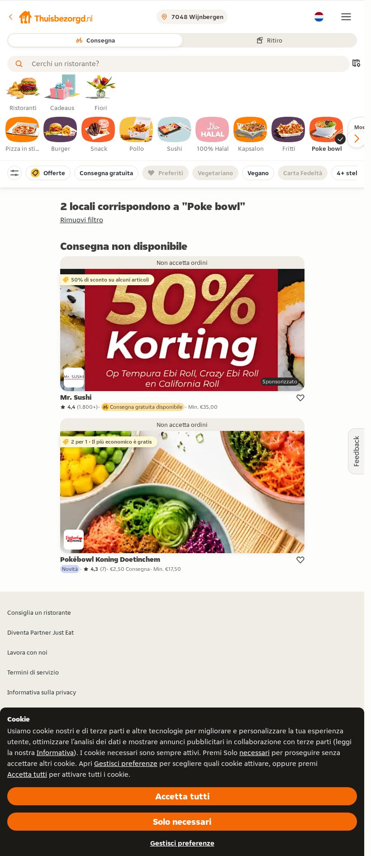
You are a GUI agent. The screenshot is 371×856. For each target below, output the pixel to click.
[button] (50, 17)
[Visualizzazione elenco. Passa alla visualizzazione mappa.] (356, 64)
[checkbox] (22, 135)
